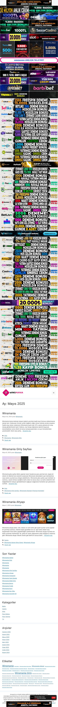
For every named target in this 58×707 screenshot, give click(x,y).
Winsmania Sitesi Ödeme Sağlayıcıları (45, 681)
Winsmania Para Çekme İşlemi (8, 681)
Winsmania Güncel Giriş (6, 675)
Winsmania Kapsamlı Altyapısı (36, 675)
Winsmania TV (31, 683)
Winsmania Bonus (7, 583)
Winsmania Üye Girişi (15, 685)
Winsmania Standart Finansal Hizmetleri (32, 491)
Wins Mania (16, 666)
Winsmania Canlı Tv (16, 670)
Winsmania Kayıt (7, 588)
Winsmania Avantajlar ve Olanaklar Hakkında (18, 668)
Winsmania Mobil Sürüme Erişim (18, 679)
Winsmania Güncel (45, 673)
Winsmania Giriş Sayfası (17, 449)
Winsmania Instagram (8, 575)
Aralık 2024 (5, 650)
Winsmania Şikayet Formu (7, 687)
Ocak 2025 (5, 647)
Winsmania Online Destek (43, 679)
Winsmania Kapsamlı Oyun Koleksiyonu (9, 677)
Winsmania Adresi (7, 557)
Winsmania (9, 413)
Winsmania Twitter (38, 683)
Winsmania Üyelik (7, 586)
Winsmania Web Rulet (6, 685)
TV (3, 619)
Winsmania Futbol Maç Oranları (8, 673)
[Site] (29, 101)
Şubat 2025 (5, 645)
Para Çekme (6, 614)
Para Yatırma (6, 616)
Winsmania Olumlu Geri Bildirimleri (31, 679)
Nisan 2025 (5, 639)
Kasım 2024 (6, 652)
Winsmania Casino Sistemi (39, 670)
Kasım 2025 (5, 634)
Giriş (5, 435)
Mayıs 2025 (5, 637)
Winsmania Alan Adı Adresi (50, 666)
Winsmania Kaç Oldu (8, 591)
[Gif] (29, 164)
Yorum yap (7, 440)
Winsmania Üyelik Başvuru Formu (34, 685)
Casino (6, 540)
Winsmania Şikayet (44, 685)
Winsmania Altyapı (13, 501)
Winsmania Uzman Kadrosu (48, 683)
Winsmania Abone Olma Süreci (13, 542)
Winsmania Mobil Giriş (9, 581)
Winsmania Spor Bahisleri (7, 683)
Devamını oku (27, 431)
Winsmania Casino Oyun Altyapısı (27, 670)
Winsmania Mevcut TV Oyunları (49, 677)
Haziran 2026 (6, 632)
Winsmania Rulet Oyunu (18, 681)
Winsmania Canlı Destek (9, 578)
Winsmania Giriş (17, 438)
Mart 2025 (5, 642)
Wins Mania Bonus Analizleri (40, 668)
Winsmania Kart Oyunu (22, 677)
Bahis (4, 606)
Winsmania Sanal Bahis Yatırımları (30, 681)
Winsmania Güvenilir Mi (9, 593)
